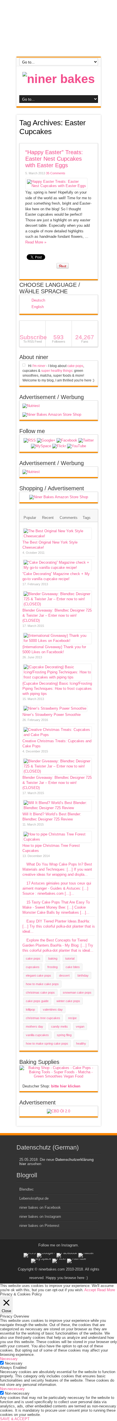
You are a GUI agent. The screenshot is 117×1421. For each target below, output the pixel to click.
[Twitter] (86, 440)
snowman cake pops (77, 992)
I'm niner (38, 366)
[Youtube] (76, 446)
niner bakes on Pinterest (39, 1225)
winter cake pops (68, 1001)
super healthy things (56, 371)
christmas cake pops (40, 992)
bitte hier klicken (65, 1086)
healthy (81, 1043)
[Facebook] (67, 440)
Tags (87, 518)
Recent (48, 518)
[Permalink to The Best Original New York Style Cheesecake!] (57, 536)
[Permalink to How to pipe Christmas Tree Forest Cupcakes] (57, 839)
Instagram (69, 1245)
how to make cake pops (42, 984)
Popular (30, 518)
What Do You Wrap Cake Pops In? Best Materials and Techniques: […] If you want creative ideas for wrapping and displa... (57, 869)
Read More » (35, 242)
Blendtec (26, 1189)
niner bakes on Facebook (40, 1207)
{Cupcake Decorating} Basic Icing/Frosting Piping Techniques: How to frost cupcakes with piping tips (57, 688)
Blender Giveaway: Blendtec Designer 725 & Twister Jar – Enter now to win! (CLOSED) (57, 615)
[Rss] (30, 440)
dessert (64, 975)
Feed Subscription (95, 140)
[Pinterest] (41, 446)
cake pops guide (37, 1001)
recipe (72, 1018)
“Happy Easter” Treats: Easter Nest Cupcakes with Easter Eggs (54, 158)
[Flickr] (59, 446)
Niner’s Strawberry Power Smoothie (51, 714)
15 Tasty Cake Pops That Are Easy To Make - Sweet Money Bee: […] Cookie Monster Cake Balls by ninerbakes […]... (56, 907)
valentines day (53, 1009)
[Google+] (46, 440)
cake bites (73, 967)
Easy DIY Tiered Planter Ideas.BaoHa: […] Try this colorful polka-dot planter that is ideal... (58, 926)
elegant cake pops (38, 975)
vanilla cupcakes (37, 1035)
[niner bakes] (58, 79)
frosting (52, 967)
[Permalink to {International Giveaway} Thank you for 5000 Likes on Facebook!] (57, 641)
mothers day (34, 1026)
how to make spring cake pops (47, 1043)
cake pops (75, 366)
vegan (80, 1026)
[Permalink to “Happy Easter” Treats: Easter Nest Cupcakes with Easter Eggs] (56, 186)
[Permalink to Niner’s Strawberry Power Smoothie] (55, 708)
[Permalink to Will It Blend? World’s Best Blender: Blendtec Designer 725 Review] (57, 808)
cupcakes (32, 967)
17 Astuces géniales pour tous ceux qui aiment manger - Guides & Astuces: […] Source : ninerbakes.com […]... (56, 888)
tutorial (69, 958)
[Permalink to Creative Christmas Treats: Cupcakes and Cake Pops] (57, 735)
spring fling (64, 1035)
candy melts (59, 1026)
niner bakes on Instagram (40, 1216)
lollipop (30, 1009)
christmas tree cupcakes (43, 1018)
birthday (83, 975)
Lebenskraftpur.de (34, 1198)
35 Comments (55, 173)
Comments (69, 518)
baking (52, 958)
